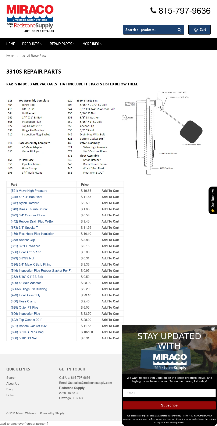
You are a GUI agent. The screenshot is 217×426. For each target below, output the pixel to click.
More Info (91, 44)
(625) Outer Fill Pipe (24, 307)
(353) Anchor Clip (23, 239)
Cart (202, 29)
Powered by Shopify (52, 413)
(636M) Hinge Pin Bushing (29, 289)
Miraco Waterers (26, 413)
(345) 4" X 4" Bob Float (26, 196)
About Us (12, 383)
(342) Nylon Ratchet (25, 202)
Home (10, 44)
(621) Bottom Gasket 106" (29, 325)
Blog (9, 389)
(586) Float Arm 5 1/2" (26, 252)
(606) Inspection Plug (25, 313)
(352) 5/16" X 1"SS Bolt (27, 276)
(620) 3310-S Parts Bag (27, 332)
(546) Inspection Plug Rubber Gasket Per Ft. (41, 270)
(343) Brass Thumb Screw (29, 209)
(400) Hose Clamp (23, 301)
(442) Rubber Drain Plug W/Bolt (32, 221)
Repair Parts (61, 44)
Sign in (176, 19)
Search (11, 377)
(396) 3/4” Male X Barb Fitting (31, 264)
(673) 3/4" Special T (24, 227)
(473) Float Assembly (25, 295)
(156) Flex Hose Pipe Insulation (32, 233)
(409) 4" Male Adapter (26, 282)
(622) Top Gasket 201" (26, 319)
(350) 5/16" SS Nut (24, 338)
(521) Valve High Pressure (29, 190)
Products (31, 44)
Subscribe (169, 405)
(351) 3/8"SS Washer (25, 246)
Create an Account (199, 19)
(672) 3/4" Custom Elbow (28, 215)
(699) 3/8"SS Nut (22, 258)
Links (10, 395)
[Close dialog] (213, 329)
